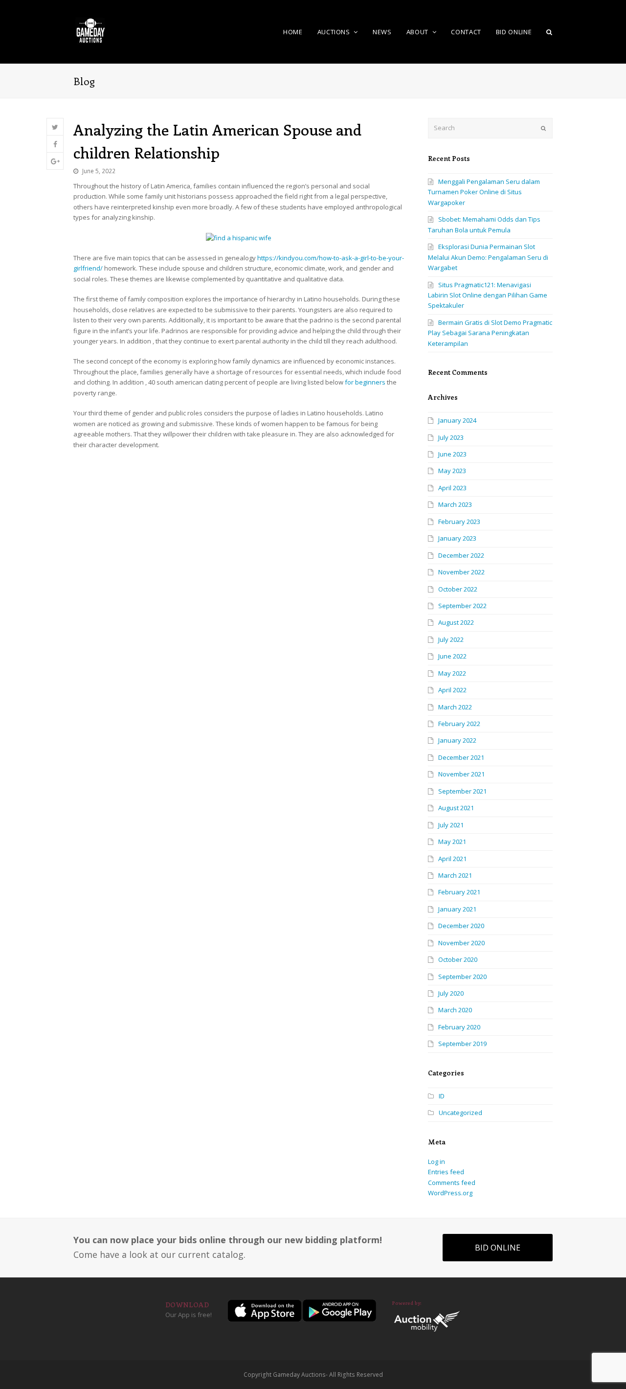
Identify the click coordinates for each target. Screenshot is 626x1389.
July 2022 (451, 639)
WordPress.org (450, 1192)
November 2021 (461, 774)
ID (442, 1096)
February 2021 (459, 892)
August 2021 (456, 807)
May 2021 (452, 841)
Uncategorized (460, 1112)
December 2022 (461, 555)
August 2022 (456, 622)
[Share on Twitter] (55, 127)
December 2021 (461, 757)
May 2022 (452, 673)
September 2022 (462, 605)
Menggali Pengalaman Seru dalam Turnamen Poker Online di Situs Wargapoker (484, 192)
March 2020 (455, 1009)
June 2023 (452, 454)
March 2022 (455, 707)
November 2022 (461, 572)
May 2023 (452, 470)
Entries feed (446, 1171)
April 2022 (452, 689)
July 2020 (451, 993)
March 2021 (455, 875)
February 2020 (459, 1027)
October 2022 (457, 589)
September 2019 (462, 1043)
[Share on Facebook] (55, 144)
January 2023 (457, 538)
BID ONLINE (497, 1247)
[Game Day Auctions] (90, 30)
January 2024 (457, 420)
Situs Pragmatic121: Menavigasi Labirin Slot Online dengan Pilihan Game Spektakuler (487, 295)
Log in (436, 1161)
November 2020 (461, 942)
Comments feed (451, 1182)
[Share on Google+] (55, 161)
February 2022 (459, 723)
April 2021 (452, 858)
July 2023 (451, 437)
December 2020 (461, 925)
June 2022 (452, 656)
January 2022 (457, 740)
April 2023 (452, 487)
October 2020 (457, 959)
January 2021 (457, 909)
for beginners (365, 382)
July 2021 (451, 824)
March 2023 (455, 504)
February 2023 (459, 521)
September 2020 (462, 976)
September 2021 (462, 791)
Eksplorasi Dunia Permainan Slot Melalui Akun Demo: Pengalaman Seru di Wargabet (488, 257)
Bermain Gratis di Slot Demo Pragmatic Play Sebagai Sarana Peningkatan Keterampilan (490, 333)
